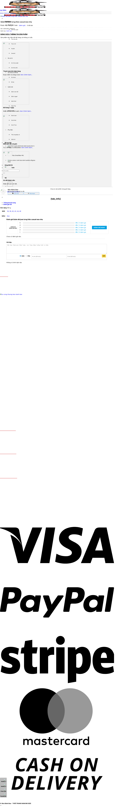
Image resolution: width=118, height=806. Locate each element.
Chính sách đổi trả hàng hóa (12, 437)
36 (8, 211)
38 (10, 211)
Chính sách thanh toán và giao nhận (15, 433)
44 (18, 211)
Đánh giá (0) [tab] (7, 204)
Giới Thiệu (6, 291)
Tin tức (5, 443)
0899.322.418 (13, 286)
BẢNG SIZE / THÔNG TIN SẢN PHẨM (14, 34)
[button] (5, 178)
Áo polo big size (6, 459)
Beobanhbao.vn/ (14, 289)
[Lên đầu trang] (0, 805)
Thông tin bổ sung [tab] (9, 203)
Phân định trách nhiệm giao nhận (14, 442)
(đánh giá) (22, 25)
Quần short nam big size (11, 466)
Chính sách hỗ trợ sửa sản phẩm (14, 438)
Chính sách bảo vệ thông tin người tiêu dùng (18, 440)
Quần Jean (13, 13)
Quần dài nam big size (10, 468)
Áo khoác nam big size (10, 464)
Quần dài (6, 13)
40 (13, 211)
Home (1, 13)
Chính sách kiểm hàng (10, 435)
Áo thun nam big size (10, 456)
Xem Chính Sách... (26, 75)
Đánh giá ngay (99, 227)
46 (20, 211)
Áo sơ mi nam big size (10, 462)
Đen (8, 216)
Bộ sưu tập (8, 142)
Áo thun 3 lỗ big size (20, 459)
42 (15, 211)
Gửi (104, 256)
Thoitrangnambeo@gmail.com (17, 288)
